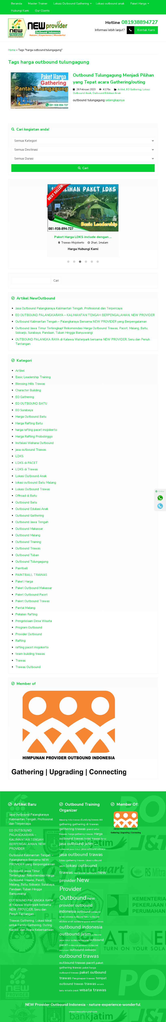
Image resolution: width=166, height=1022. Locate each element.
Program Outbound (28, 625)
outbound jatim (75, 932)
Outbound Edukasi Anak (107, 93)
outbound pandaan (78, 943)
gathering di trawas (85, 822)
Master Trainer (37, 3)
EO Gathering (133, 89)
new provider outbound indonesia (77, 903)
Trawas (20, 658)
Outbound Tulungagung (31, 560)
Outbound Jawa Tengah (31, 520)
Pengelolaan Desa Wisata (33, 619)
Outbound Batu (26, 500)
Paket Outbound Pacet (31, 593)
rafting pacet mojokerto (32, 645)
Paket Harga (138, 3)
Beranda (16, 3)
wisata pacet (72, 988)
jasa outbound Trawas (30, 448)
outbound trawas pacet (77, 960)
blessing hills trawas (69, 817)
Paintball (21, 566)
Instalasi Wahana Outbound (34, 441)
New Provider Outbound (74, 887)
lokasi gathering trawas (72, 858)
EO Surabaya (24, 408)
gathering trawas (72, 827)
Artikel (121, 89)
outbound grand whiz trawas (88, 919)
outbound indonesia (80, 925)
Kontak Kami (146, 30)
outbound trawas (79, 954)
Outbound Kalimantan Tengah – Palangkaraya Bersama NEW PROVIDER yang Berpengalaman (81, 319)
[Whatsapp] (160, 498)
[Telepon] (160, 506)
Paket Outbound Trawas (32, 599)
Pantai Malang (25, 606)
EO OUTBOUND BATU (31, 401)
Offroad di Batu (26, 494)
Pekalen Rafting (26, 612)
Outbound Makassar (29, 527)
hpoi (103, 837)
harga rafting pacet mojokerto (36, 428)
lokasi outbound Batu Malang (35, 480)
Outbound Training (28, 540)
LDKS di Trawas (26, 467)
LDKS (19, 454)
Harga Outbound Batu (30, 415)
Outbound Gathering (29, 514)
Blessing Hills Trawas (30, 382)
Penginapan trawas (83, 976)
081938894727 (139, 22)
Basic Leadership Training (33, 375)
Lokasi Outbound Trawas (32, 487)
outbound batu (81, 914)
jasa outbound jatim (76, 841)
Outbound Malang (27, 533)
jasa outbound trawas (81, 852)
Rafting (20, 639)
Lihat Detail (87, 206)
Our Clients (42, 11)
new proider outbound (85, 871)
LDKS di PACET (26, 461)
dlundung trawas (90, 817)
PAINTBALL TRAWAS (31, 573)
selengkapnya (115, 100)
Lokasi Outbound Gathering (71, 3)
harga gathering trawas (80, 832)
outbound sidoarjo (83, 947)
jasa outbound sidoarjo (93, 847)
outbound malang (80, 938)
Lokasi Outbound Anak (31, 474)
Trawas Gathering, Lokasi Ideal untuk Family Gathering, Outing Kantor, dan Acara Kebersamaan (31, 923)
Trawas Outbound (27, 665)
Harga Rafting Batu (29, 421)
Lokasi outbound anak (110, 3)
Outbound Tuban (27, 553)
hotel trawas (92, 837)
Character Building (28, 388)
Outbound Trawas (27, 546)
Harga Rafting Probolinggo (34, 434)
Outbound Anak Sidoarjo (83, 234)
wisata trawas (92, 988)
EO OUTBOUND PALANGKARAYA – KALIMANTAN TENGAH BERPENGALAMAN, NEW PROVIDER (85, 313)
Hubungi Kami (20, 11)
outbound (83, 910)
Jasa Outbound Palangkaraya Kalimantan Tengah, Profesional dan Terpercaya (68, 306)
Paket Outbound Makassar (33, 586)
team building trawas (30, 652)
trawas (90, 981)
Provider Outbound (28, 632)
